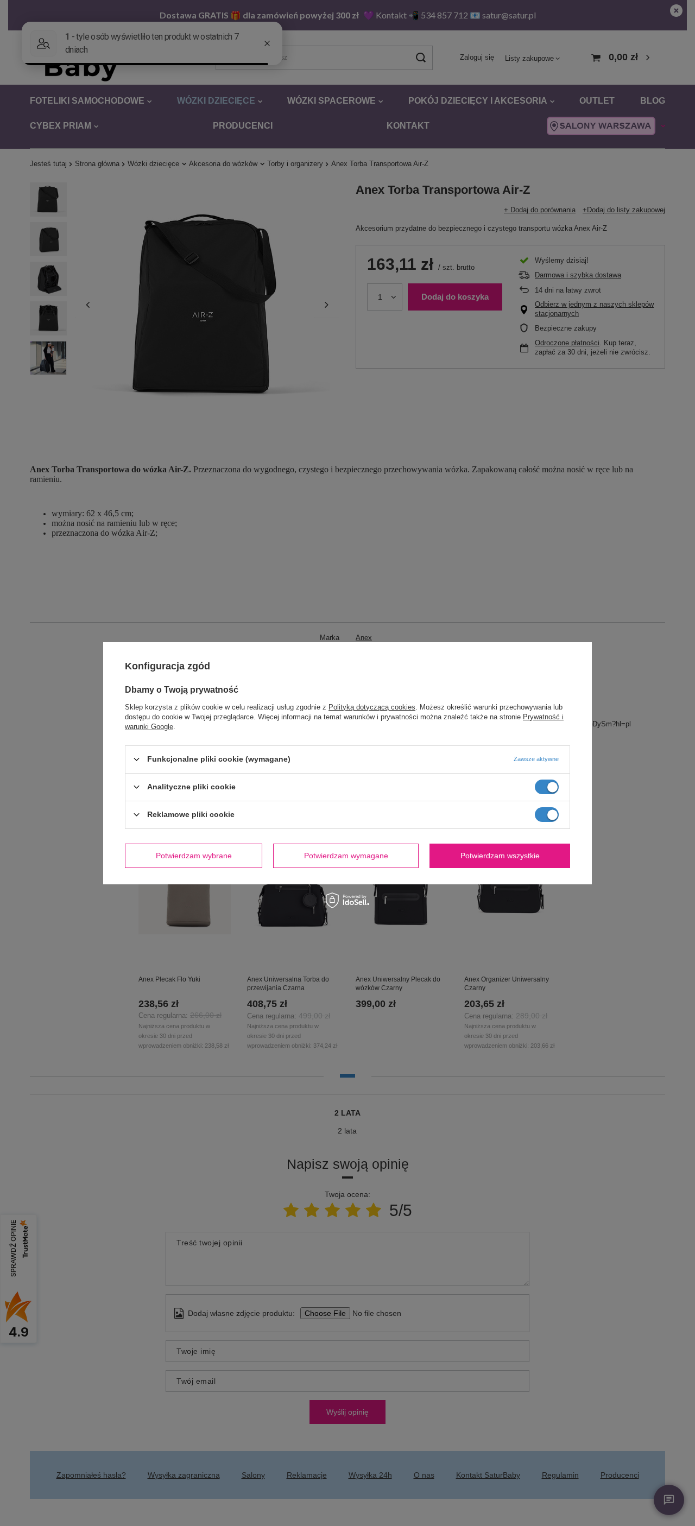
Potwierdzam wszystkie (500, 855)
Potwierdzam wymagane (346, 855)
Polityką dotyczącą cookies (371, 706)
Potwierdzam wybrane (194, 855)
